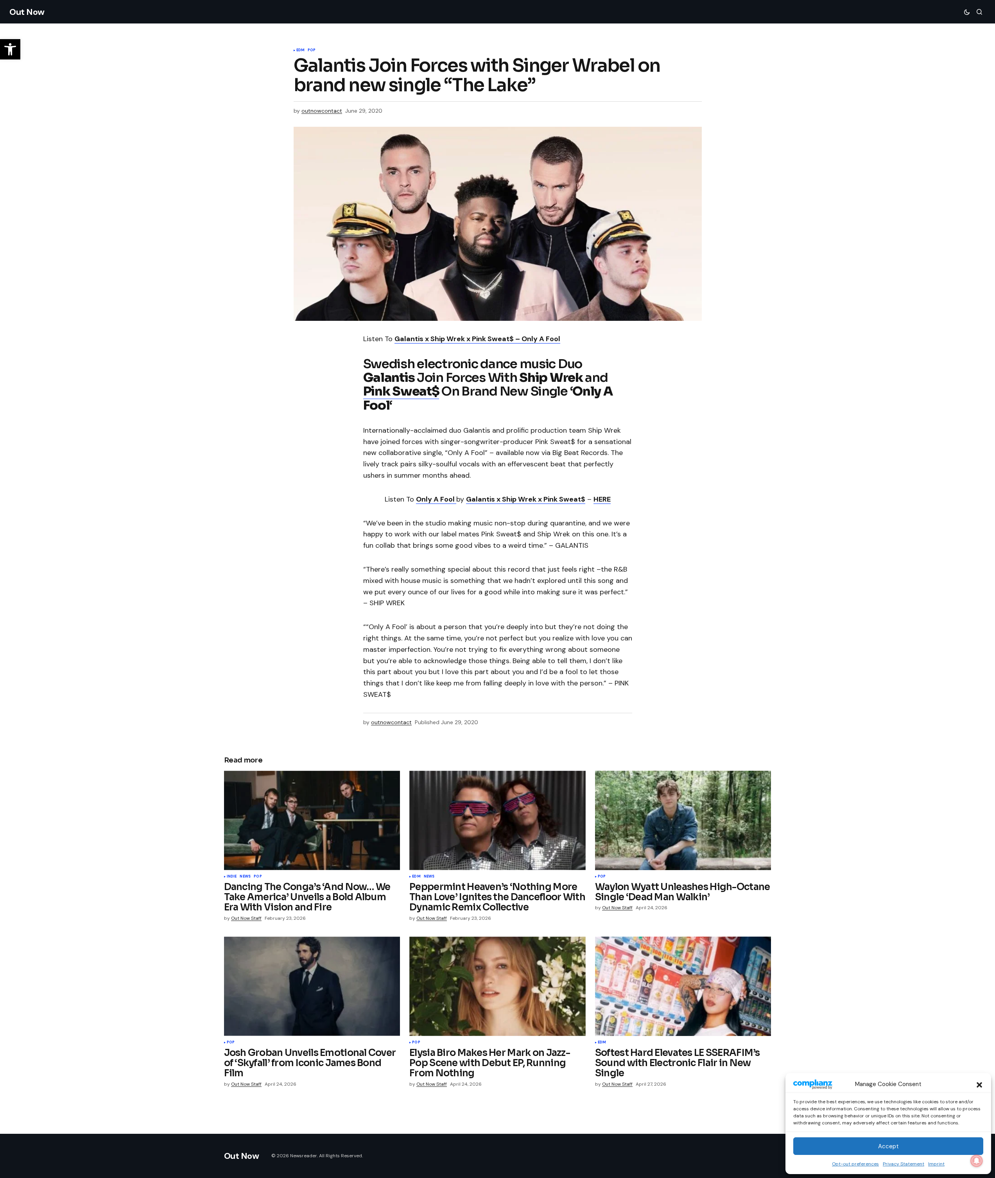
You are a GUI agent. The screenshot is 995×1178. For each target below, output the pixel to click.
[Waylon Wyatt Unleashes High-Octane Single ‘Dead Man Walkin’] (683, 820)
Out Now (27, 12)
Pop (312, 50)
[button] (979, 1084)
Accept (888, 1146)
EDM (300, 50)
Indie (232, 877)
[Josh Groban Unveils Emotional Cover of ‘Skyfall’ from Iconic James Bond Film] (312, 986)
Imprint (936, 1164)
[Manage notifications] (976, 1161)
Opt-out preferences (855, 1164)
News (245, 877)
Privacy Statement (903, 1164)
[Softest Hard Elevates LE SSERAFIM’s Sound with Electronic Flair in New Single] (683, 986)
